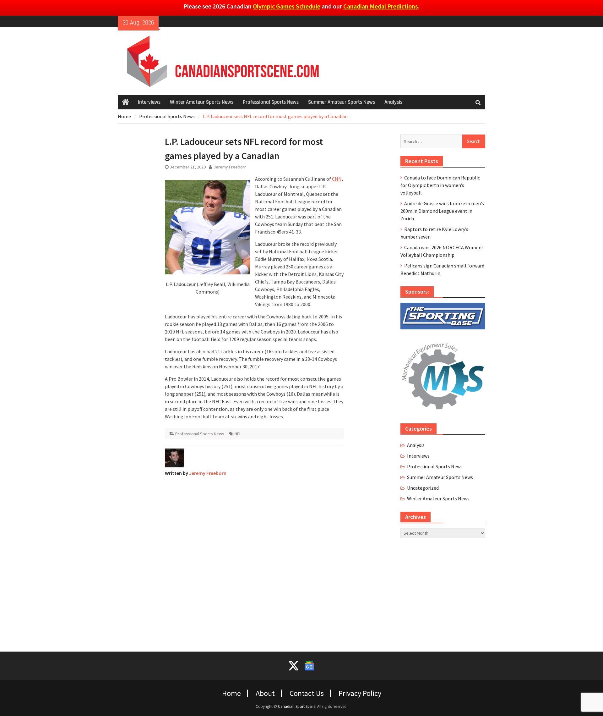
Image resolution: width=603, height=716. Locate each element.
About (265, 693)
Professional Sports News (271, 102)
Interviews (149, 102)
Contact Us (307, 693)
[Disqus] (254, 560)
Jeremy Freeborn (230, 167)
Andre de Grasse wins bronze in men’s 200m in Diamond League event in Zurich (442, 211)
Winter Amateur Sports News (201, 102)
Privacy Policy (360, 693)
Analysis (393, 102)
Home (231, 693)
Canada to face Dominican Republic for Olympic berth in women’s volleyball (440, 185)
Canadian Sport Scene (296, 706)
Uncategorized (423, 488)
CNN (336, 179)
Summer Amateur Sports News (341, 102)
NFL (238, 434)
